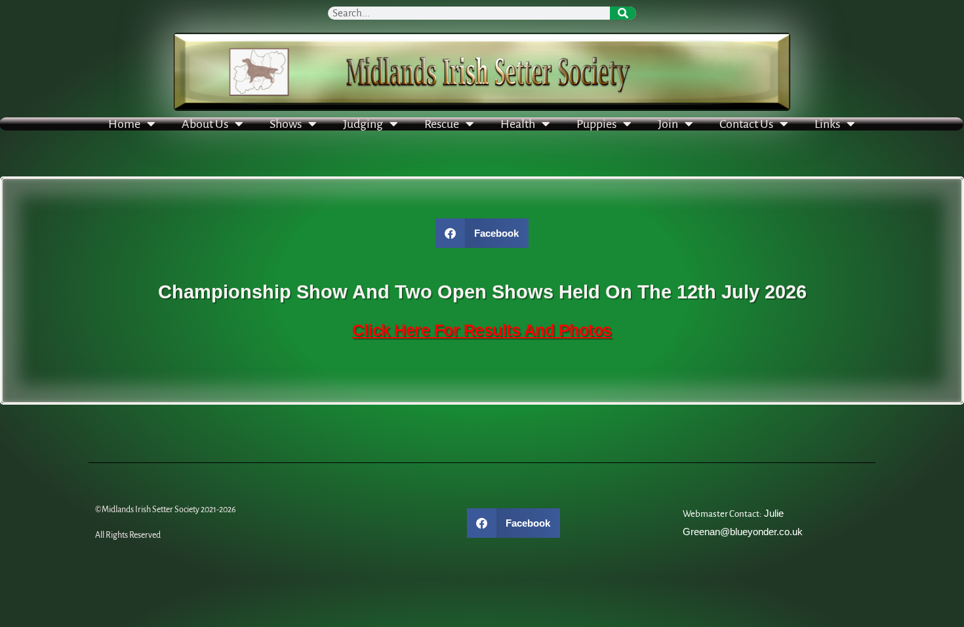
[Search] (623, 13)
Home (124, 124)
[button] (482, 233)
